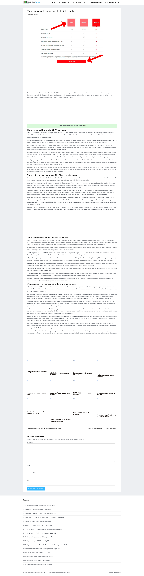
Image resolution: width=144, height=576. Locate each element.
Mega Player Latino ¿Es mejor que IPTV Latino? (37, 552)
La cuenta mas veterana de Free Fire (82, 374)
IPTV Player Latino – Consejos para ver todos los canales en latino (42, 529)
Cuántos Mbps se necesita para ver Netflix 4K (36, 412)
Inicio (53, 2)
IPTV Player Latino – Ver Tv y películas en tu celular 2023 (40, 533)
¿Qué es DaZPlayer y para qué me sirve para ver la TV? (39, 505)
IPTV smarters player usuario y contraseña (37, 372)
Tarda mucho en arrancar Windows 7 (105, 376)
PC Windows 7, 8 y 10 (112, 2)
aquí (84, 125)
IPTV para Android (95, 2)
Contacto (110, 572)
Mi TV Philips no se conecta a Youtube (83, 393)
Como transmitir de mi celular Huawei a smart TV (60, 420)
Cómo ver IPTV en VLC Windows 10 (81, 413)
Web (28, 480)
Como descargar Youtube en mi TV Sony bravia (106, 416)
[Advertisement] (72, 79)
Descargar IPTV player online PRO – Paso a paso (37, 525)
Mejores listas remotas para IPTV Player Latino (37, 560)
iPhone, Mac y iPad (79, 2)
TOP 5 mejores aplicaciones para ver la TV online (37, 564)
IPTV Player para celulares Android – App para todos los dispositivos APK (45, 545)
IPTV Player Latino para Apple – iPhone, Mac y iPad (38, 537)
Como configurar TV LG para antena (60, 394)
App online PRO (64, 2)
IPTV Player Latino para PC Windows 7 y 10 (36, 541)
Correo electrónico (32, 473)
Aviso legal (117, 572)
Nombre (29, 465)
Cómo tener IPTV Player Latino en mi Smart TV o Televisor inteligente (43, 517)
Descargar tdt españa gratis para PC (36, 393)
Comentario (30, 442)
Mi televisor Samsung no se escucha (59, 374)
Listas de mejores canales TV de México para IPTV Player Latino (42, 549)
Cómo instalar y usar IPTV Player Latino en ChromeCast (39, 513)
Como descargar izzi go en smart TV (106, 394)
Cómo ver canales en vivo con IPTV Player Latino (37, 521)
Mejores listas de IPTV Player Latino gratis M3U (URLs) (39, 556)
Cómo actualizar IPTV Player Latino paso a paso (37, 509)
